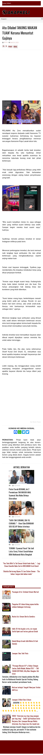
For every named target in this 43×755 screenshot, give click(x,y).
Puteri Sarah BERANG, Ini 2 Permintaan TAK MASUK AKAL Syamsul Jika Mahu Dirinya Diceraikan (20, 494)
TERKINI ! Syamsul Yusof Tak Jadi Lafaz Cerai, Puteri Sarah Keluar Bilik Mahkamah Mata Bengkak (21, 551)
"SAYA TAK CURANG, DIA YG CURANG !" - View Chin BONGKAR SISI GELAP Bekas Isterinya (21, 523)
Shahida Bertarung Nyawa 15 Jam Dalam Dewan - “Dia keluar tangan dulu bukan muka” (21, 572)
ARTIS (6, 42)
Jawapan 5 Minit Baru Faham (21, 699)
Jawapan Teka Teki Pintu (20, 653)
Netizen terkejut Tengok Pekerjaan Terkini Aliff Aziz (26, 688)
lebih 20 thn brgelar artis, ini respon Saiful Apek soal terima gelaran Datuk (25, 630)
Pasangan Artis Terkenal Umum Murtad (25, 592)
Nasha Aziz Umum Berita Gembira (23, 616)
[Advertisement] (21, 72)
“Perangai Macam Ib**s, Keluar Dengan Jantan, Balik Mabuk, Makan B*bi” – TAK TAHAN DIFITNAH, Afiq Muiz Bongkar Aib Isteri (25, 669)
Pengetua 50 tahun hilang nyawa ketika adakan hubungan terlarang (25, 605)
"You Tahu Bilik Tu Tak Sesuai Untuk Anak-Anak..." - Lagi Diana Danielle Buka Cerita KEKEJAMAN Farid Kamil (21, 564)
